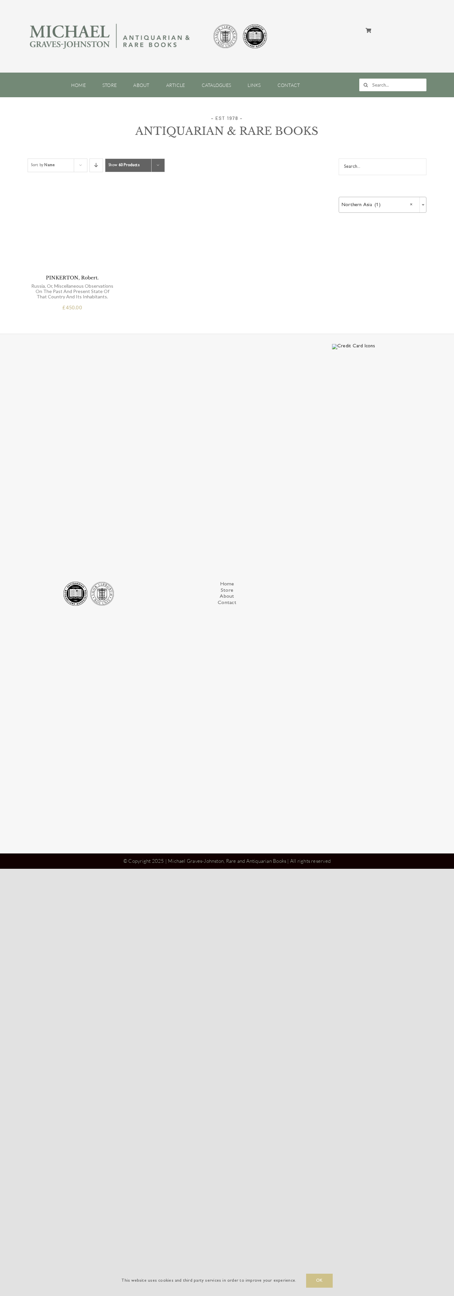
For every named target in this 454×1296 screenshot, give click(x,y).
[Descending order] (96, 165)
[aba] (255, 25)
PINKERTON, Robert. (72, 703)
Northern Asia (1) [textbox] (377, 205)
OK (319, 1281)
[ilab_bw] (225, 25)
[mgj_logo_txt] (111, 22)
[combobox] (382, 205)
